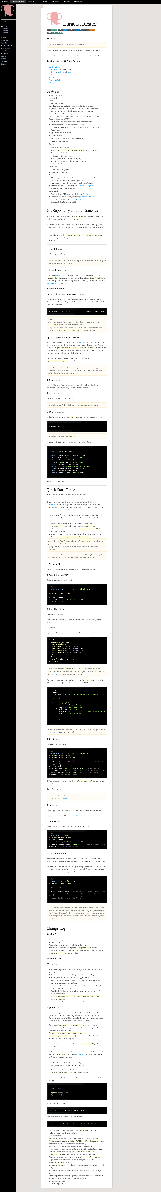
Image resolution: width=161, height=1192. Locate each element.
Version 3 (5, 29)
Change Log (5, 48)
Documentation (19, 1)
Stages (3, 64)
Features (4, 37)
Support (45, 1)
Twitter (69, 72)
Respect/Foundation (87, 196)
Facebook (60, 72)
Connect (79, 1)
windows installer (53, 283)
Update (67, 1)
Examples (33, 1)
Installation (52, 77)
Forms (3, 56)
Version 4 (5, 31)
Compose (4, 53)
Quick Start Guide (55, 80)
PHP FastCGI (54, 732)
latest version (79, 342)
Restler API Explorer (86, 185)
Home (6, 1)
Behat (77, 194)
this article (79, 1054)
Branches (4, 40)
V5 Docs (5, 21)
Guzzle (85, 194)
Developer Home (55, 67)
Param (3, 58)
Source (56, 1)
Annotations (5, 51)
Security (4, 61)
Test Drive (4, 43)
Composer (77, 199)
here (65, 798)
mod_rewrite (58, 674)
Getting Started (6, 45)
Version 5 (5, 33)
